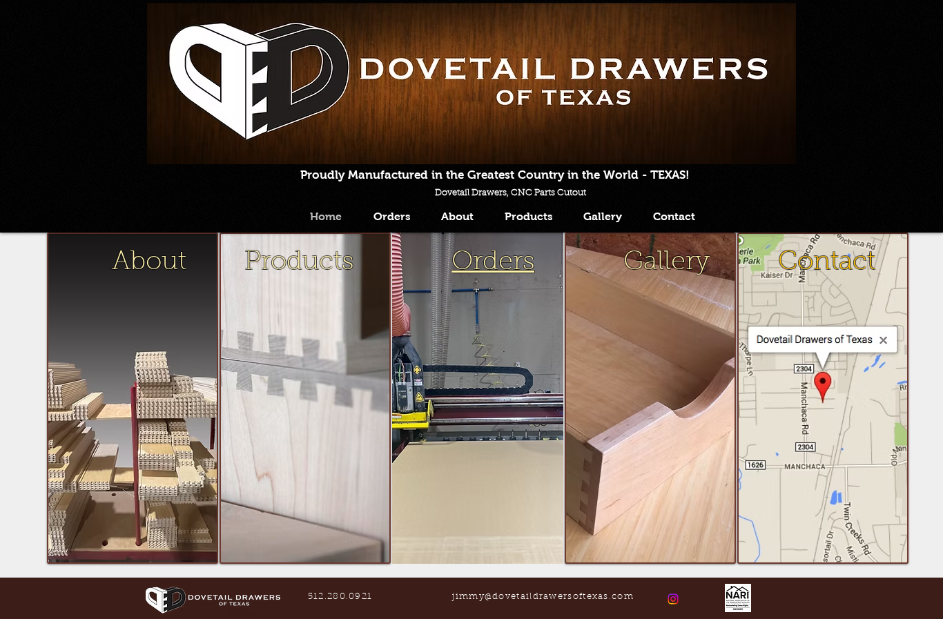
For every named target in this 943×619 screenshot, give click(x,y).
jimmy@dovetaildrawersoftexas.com (543, 596)
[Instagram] (673, 599)
